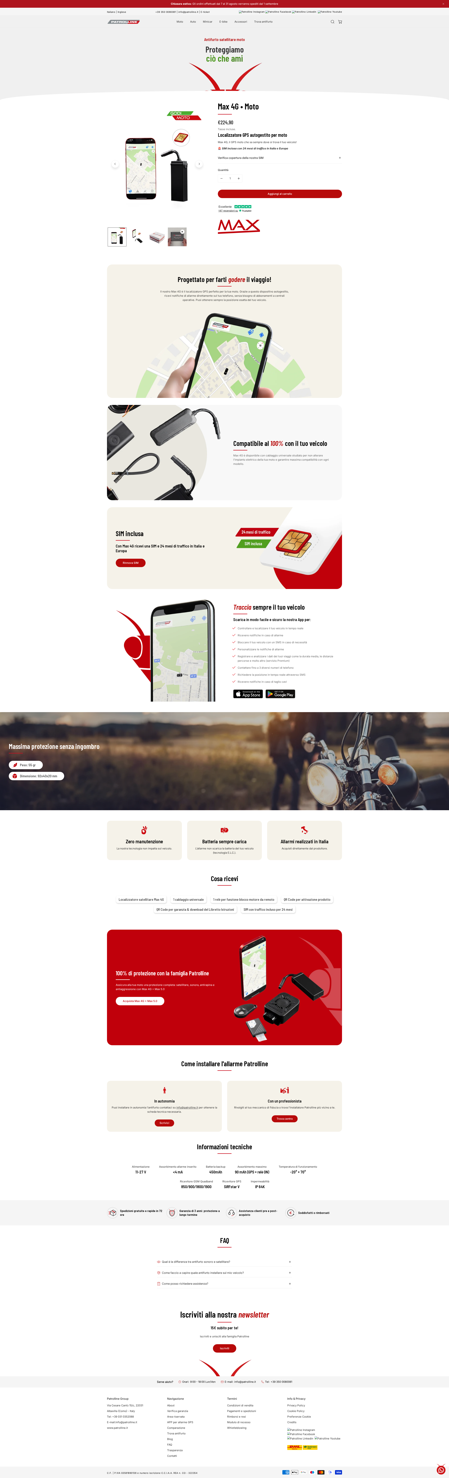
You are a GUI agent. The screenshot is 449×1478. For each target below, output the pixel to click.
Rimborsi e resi (236, 1416)
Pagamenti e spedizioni (241, 1411)
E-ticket (205, 12)
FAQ (169, 1444)
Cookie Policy (295, 1411)
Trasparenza (175, 1450)
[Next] (199, 164)
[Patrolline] (123, 22)
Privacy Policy (296, 1405)
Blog (170, 1439)
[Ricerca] (332, 22)
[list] (157, 163)
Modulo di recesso (238, 1422)
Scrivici (164, 1123)
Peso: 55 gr (28, 765)
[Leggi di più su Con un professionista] (285, 1087)
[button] (340, 22)
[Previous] (115, 164)
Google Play (248, 694)
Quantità (223, 170)
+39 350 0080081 (165, 12)
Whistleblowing (236, 1427)
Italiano (111, 12)
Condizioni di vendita (240, 1405)
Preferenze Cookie (299, 1416)
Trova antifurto (176, 1433)
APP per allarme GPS (180, 1422)
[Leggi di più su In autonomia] (164, 1087)
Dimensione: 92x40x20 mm (38, 776)
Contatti (172, 1456)
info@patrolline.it (188, 12)
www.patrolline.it (117, 1427)
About (171, 1405)
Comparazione (176, 1427)
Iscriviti (224, 1348)
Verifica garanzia (177, 1411)
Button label (280, 694)
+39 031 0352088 (123, 1416)
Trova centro (285, 1118)
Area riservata (176, 1416)
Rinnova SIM (131, 562)
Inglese (122, 12)
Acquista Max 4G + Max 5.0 (140, 1001)
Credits (291, 1422)
